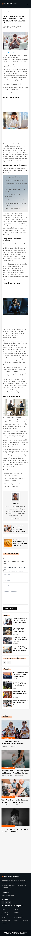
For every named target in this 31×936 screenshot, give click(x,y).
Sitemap (4, 923)
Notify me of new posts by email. (13, 571)
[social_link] (4, 662)
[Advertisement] (15, 855)
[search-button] (24, 3)
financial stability (8, 159)
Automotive (18, 915)
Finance (16, 912)
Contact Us (5, 912)
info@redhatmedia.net (8, 895)
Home (4, 11)
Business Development (21, 920)
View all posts (15, 518)
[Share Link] (3, 52)
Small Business (19, 917)
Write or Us (5, 915)
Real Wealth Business (13, 932)
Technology (18, 909)
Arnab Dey (6, 26)
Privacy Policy (6, 920)
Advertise (4, 917)
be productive (13, 73)
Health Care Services (8, 13)
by (15, 624)
